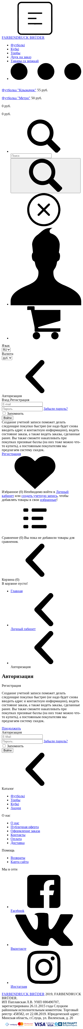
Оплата (16, 839)
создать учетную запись (39, 496)
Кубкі (15, 49)
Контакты (18, 835)
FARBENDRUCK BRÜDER (23, 994)
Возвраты (18, 858)
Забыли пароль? (56, 409)
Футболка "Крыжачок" (19, 90)
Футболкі (18, 45)
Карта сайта (20, 862)
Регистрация (11, 454)
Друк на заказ (21, 57)
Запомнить (15, 413)
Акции (16, 808)
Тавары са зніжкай (25, 61)
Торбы (15, 53)
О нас (15, 823)
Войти (8, 418)
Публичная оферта (25, 827)
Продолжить (11, 728)
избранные (48, 500)
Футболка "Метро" (16, 98)
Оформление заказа (25, 831)
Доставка (18, 843)
